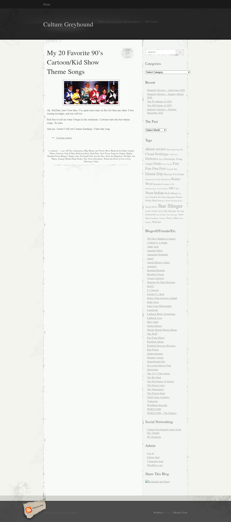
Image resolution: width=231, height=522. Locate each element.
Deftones (151, 158)
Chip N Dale (69, 153)
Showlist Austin (155, 357)
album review (155, 148)
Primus (179, 197)
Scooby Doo (99, 156)
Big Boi (179, 149)
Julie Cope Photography (159, 306)
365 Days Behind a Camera (161, 238)
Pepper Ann (74, 156)
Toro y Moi (172, 218)
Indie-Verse (153, 302)
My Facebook (154, 437)
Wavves (156, 222)
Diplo (161, 159)
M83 (172, 188)
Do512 (150, 286)
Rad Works (153, 349)
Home (46, 4)
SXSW (148, 211)
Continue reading (64, 137)
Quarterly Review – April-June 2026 (166, 90)
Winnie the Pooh (111, 158)
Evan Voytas (167, 164)
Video (96, 161)
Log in (150, 453)
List (128, 158)
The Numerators (155, 389)
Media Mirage (154, 326)
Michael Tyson (180, 512)
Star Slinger (170, 205)
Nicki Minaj (170, 193)
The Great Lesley (156, 385)
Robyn (167, 200)
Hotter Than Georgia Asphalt (162, 298)
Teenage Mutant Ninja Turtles (70, 158)
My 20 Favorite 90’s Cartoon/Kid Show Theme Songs (75, 62)
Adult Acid (152, 246)
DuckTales (94, 153)
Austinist (151, 266)
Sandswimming (155, 353)
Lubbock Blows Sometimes (161, 314)
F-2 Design (153, 290)
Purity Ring (151, 200)
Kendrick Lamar (161, 184)
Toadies (162, 218)
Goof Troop (105, 153)
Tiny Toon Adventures (93, 158)
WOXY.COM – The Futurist (161, 413)
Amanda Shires (155, 250)
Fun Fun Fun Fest (162, 166)
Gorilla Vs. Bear (155, 294)
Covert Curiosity (155, 278)
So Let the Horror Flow (159, 365)
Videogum (152, 401)
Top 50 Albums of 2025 (159, 101)
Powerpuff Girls (86, 156)
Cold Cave (173, 154)
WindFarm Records (157, 405)
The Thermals (172, 214)
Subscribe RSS (34, 510)
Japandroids (149, 179)
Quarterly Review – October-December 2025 (162, 111)
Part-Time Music (156, 337)
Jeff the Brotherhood (163, 179)
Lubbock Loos (154, 318)
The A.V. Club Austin (158, 373)
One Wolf (152, 333)
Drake (157, 163)
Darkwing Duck (82, 153)
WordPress (158, 512)
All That (69, 150)
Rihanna (161, 200)
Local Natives (162, 188)
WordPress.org (155, 465)
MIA (177, 188)
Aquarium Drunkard (157, 254)
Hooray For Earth (174, 174)
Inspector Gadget (118, 153)
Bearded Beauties (156, 270)
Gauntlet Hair (172, 169)
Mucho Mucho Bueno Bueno (162, 329)
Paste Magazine (168, 197)
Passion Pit (155, 197)
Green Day (154, 173)
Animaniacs (78, 150)
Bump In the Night (119, 150)
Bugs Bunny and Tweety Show (97, 150)
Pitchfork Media (155, 341)
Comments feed (155, 461)
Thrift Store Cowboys (158, 397)
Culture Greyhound (68, 24)
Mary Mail (152, 322)
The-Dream (169, 211)
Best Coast (171, 149)
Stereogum (152, 369)
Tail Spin (127, 156)
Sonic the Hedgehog (114, 156)
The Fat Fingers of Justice (160, 381)
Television (88, 161)
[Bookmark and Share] (157, 481)
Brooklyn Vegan (155, 274)
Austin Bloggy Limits (158, 262)
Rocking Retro (176, 200)
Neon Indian (154, 192)
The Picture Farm (156, 393)
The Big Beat (154, 377)
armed (150, 258)
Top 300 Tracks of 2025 (159, 105)
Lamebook (152, 310)
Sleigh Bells (151, 206)
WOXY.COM (154, 409)
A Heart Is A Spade (157, 242)
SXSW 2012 (157, 211)
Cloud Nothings (156, 153)
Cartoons (59, 153)
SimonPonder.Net (156, 361)
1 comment (53, 150)
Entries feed (153, 457)
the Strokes (161, 214)
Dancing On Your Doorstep (161, 282)
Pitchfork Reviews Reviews (161, 345)
